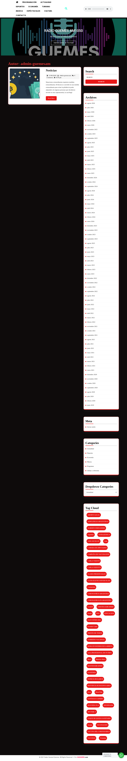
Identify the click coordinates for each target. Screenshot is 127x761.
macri (89, 659)
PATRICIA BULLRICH (95, 679)
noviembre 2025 (92, 129)
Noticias (51, 70)
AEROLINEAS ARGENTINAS (98, 521)
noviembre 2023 (92, 230)
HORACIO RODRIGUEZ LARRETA (100, 646)
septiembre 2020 (92, 387)
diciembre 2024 (92, 177)
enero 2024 (90, 221)
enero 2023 (90, 274)
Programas (90, 466)
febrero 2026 (91, 121)
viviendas (103, 738)
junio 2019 (90, 405)
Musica (19, 11)
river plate (99, 692)
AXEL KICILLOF (94, 541)
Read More (52, 97)
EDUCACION (109, 613)
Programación (29, 2)
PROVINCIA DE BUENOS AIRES (99, 685)
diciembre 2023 (92, 226)
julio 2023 (90, 247)
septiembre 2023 (92, 239)
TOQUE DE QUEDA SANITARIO (99, 718)
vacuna (90, 725)
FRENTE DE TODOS (95, 633)
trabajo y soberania (93, 470)
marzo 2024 (91, 212)
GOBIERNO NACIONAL (96, 639)
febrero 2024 (91, 217)
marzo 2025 (91, 164)
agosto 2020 (91, 392)
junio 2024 (90, 199)
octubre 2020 (91, 383)
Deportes (20, 6)
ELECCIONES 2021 (94, 620)
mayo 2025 (90, 156)
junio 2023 (90, 252)
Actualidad (45, 2)
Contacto (21, 15)
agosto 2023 (91, 243)
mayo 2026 (90, 112)
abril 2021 (90, 357)
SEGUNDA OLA (93, 705)
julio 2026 (90, 107)
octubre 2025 (91, 134)
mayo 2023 (90, 256)
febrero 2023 (91, 269)
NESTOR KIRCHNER (95, 666)
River (89, 692)
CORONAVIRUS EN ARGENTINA (100, 600)
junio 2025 (90, 151)
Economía (33, 6)
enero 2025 (90, 173)
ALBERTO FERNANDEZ (96, 528)
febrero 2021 (91, 366)
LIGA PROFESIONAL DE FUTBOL (100, 653)
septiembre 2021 (92, 335)
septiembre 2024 (92, 186)
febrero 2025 (91, 169)
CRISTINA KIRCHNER (106, 607)
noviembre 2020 (92, 379)
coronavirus (91, 587)
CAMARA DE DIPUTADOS (97, 548)
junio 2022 (90, 304)
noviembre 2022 (92, 282)
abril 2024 (90, 208)
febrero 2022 (91, 322)
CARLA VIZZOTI (94, 561)
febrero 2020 (91, 401)
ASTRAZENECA (104, 534)
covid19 (90, 607)
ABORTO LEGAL (94, 515)
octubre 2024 (91, 182)
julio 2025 (90, 147)
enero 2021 (90, 370)
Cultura (48, 11)
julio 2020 (90, 396)
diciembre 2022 (92, 278)
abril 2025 (90, 160)
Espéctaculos (33, 11)
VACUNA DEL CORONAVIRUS (99, 731)
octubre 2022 (91, 287)
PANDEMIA (92, 672)
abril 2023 (90, 261)
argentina (91, 534)
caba (105, 541)
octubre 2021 (91, 331)
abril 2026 (90, 116)
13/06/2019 (52, 75)
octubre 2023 (91, 234)
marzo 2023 (91, 265)
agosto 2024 (91, 191)
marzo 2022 (91, 317)
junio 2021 (90, 348)
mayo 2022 (90, 309)
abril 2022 (90, 313)
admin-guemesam (65, 75)
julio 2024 (90, 195)
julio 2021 (90, 344)
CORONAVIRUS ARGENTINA (98, 594)
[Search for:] (101, 77)
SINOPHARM (108, 705)
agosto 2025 (91, 142)
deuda (90, 613)
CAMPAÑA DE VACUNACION (98, 554)
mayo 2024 (90, 204)
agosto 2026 (91, 103)
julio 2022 (90, 300)
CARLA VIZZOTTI (94, 567)
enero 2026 (90, 125)
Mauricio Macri (100, 659)
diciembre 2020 (92, 374)
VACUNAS (91, 738)
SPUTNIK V (92, 712)
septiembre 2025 (92, 138)
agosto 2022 (91, 296)
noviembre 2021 (92, 326)
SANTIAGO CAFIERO (95, 699)
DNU (98, 613)
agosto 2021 (91, 339)
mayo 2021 (90, 352)
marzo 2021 (91, 361)
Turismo (46, 6)
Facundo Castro (92, 626)
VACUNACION (102, 725)
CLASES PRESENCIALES (97, 574)
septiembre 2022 (92, 291)
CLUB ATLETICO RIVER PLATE (99, 580)
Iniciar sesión (91, 427)
